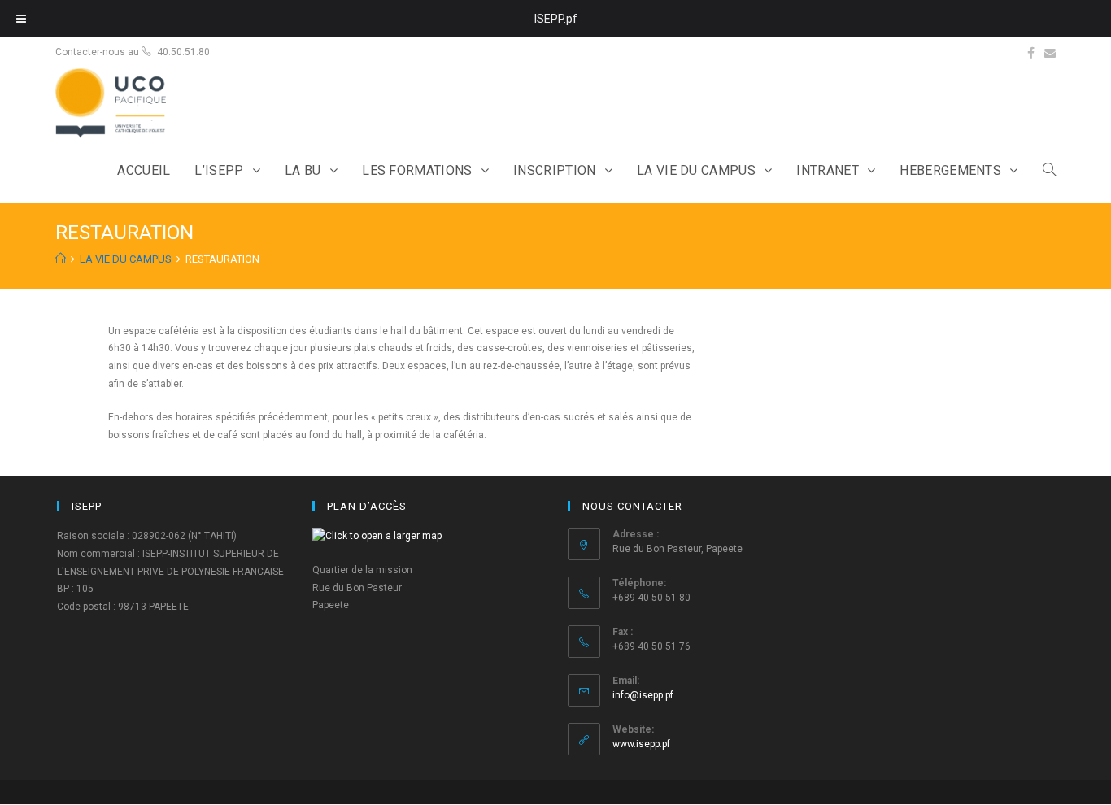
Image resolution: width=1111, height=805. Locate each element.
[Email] (1050, 53)
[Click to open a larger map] (377, 536)
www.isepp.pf (641, 744)
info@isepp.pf (642, 695)
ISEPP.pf (555, 18)
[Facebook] (1031, 53)
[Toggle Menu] (21, 18)
